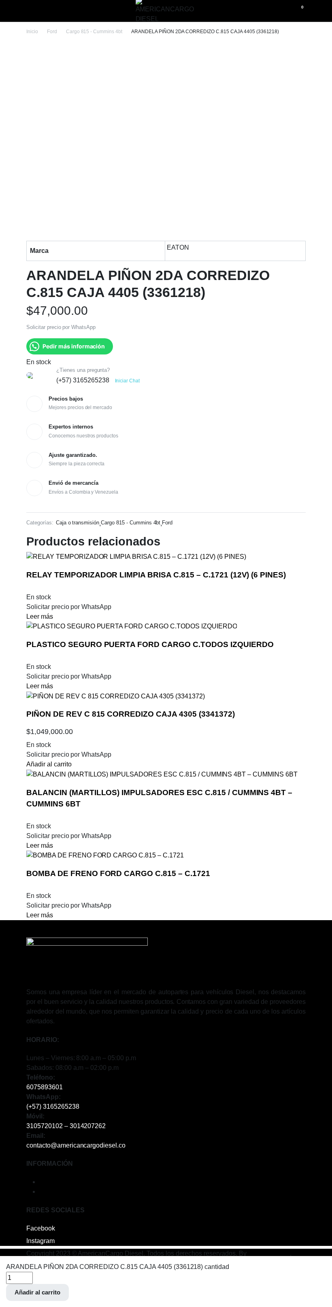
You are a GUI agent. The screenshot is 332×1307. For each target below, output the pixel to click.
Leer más (39, 616)
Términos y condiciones (73, 1181)
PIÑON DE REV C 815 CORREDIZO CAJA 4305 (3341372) (130, 714)
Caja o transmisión (77, 523)
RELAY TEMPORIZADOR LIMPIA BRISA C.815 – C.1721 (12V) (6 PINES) (156, 575)
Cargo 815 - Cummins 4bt (94, 31)
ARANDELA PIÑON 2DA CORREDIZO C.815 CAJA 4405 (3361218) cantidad (117, 1266)
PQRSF (50, 1191)
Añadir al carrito (37, 1292)
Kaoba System (269, 1253)
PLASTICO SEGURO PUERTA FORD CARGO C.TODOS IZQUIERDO (149, 644)
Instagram (40, 1240)
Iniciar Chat (127, 381)
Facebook (40, 1228)
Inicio (32, 31)
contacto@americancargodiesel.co (76, 1145)
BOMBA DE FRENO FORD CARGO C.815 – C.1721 (118, 873)
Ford (52, 31)
